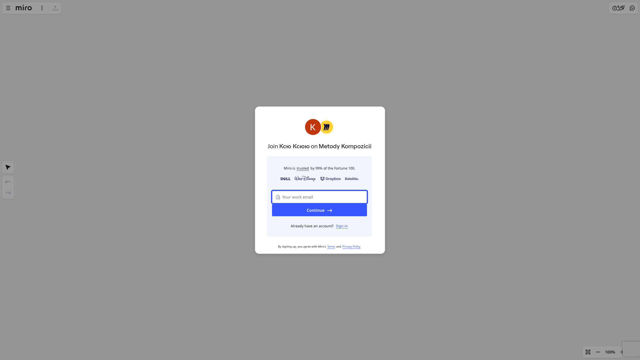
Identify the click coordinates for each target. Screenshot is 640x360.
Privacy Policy (351, 246)
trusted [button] (303, 168)
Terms (331, 246)
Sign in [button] (342, 226)
